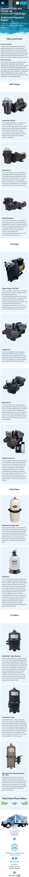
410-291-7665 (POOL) (14, 868)
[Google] (14, 839)
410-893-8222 (14, 834)
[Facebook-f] (13, 858)
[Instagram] (16, 858)
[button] (2, 3)
